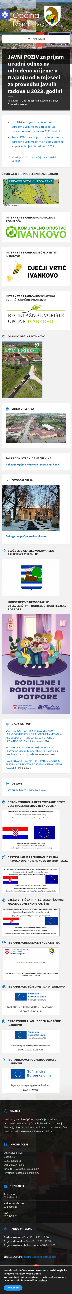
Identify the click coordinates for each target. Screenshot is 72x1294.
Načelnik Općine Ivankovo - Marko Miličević (33, 464)
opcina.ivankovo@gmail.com (40, 1256)
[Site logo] (36, 27)
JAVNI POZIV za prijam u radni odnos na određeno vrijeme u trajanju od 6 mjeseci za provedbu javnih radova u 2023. (38, 141)
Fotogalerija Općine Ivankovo (26, 536)
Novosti (16, 160)
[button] (5, 14)
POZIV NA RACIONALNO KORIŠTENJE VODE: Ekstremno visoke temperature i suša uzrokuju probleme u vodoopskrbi (32, 751)
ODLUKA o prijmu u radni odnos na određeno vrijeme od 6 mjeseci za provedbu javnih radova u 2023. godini (36, 126)
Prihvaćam (13, 1287)
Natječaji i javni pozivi (44, 157)
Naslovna (13, 100)
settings (42, 1280)
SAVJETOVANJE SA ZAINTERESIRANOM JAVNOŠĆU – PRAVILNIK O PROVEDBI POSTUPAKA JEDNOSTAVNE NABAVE (34, 764)
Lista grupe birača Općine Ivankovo (26, 790)
